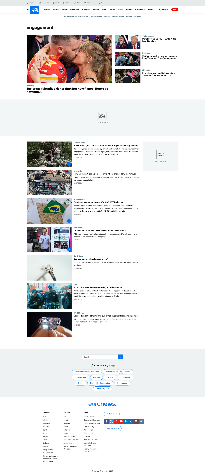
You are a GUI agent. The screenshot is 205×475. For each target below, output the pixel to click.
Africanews (67, 443)
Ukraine (137, 16)
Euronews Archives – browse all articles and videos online (52, 458)
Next (104, 9)
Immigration (105, 383)
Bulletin (66, 420)
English (31, 3)
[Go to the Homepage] (34, 10)
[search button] (99, 3)
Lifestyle (146, 70)
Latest (47, 9)
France (107, 16)
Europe (56, 9)
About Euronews (90, 417)
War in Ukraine (96, 16)
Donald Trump (118, 16)
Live (175, 9)
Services (66, 413)
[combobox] (111, 3)
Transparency (89, 433)
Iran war (129, 16)
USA (75, 284)
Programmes (48, 450)
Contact (87, 436)
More (86, 413)
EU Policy (74, 9)
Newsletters (112, 428)
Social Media (125, 377)
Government (122, 383)
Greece (80, 383)
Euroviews (139, 9)
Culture (112, 9)
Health (129, 9)
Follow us (66, 430)
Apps (65, 433)
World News (79, 313)
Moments (78, 171)
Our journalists (48, 453)
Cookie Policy (89, 426)
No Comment (79, 199)
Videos (45, 446)
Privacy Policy (89, 430)
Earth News (78, 256)
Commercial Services (92, 420)
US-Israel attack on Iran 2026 (76, 16)
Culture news (148, 36)
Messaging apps (69, 436)
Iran (91, 383)
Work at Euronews (91, 440)
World (64, 9)
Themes (46, 413)
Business (86, 9)
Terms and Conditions (92, 423)
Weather (66, 423)
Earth (120, 9)
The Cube (78, 228)
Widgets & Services (71, 440)
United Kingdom (102, 389)
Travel (96, 9)
